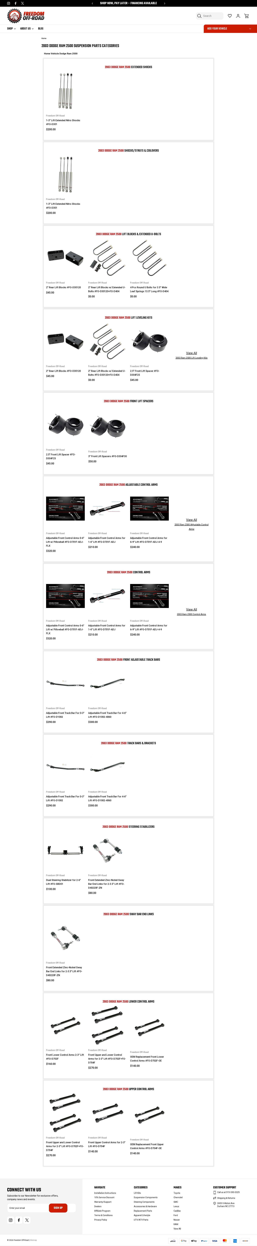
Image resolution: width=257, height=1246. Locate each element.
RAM (176, 1224)
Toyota (177, 1193)
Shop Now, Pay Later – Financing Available (128, 3)
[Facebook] (15, 3)
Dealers (97, 1206)
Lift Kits (137, 1193)
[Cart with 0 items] (246, 16)
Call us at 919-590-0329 (228, 1192)
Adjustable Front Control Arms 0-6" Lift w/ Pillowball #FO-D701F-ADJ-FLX (65, 542)
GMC (176, 1202)
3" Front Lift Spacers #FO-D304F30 (107, 456)
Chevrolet (178, 1197)
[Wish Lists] (229, 16)
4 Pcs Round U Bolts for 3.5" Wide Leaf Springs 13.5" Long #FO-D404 (149, 289)
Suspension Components (146, 1197)
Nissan (177, 1220)
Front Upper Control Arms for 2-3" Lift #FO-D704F (106, 1144)
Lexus (176, 1206)
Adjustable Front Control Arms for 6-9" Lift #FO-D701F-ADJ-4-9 (148, 540)
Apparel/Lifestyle (142, 1215)
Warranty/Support (102, 1202)
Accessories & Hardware (145, 1206)
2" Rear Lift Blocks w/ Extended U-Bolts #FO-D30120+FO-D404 (106, 289)
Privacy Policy (100, 1220)
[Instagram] (8, 3)
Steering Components (144, 1202)
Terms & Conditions (103, 1215)
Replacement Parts (143, 1211)
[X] (22, 3)
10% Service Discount (104, 1197)
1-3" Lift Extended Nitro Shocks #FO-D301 (63, 122)
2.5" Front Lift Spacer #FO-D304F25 (144, 373)
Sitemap (33, 1240)
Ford (176, 1215)
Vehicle (55, 53)
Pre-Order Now (65, 696)
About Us (25, 29)
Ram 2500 (72, 53)
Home (47, 53)
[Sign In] (238, 16)
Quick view (70, 83)
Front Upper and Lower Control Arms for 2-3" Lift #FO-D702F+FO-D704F (107, 1058)
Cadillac (177, 1211)
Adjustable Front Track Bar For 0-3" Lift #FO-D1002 (65, 715)
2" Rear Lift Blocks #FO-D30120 (63, 287)
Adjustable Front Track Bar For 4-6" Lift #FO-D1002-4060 (107, 715)
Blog (40, 29)
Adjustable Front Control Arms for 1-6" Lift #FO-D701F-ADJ (106, 540)
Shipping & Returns (226, 1198)
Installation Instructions (105, 1193)
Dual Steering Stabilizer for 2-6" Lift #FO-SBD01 (63, 882)
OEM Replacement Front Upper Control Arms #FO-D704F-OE (147, 1146)
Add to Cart (65, 103)
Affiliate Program (102, 1211)
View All (192, 524)
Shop (10, 29)
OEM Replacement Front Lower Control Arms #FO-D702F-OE (147, 1058)
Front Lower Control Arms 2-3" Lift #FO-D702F (65, 1056)
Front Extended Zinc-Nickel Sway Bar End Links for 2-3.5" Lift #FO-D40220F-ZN (106, 884)
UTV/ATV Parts (141, 1220)
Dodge (63, 53)
